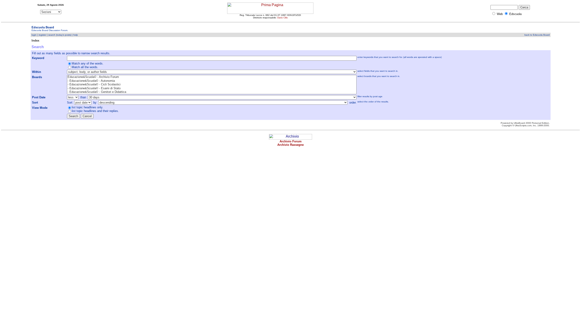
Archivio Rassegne (290, 144)
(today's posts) (63, 35)
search (51, 35)
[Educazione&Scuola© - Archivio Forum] (212, 77)
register (42, 35)
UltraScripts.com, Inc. (526, 125)
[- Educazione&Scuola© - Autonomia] (212, 81)
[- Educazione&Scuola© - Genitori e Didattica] (212, 92)
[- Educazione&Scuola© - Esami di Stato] (212, 88)
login (34, 35)
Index (35, 40)
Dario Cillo (282, 17)
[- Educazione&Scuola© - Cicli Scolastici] (212, 85)
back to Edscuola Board (537, 35)
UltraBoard (519, 123)
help (75, 35)
